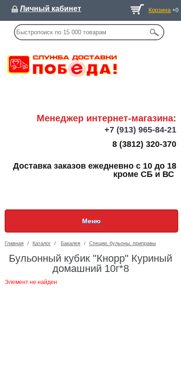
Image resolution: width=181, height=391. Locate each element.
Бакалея (70, 243)
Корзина (160, 10)
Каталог (41, 243)
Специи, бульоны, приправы (122, 243)
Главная (14, 243)
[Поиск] (154, 32)
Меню (91, 221)
